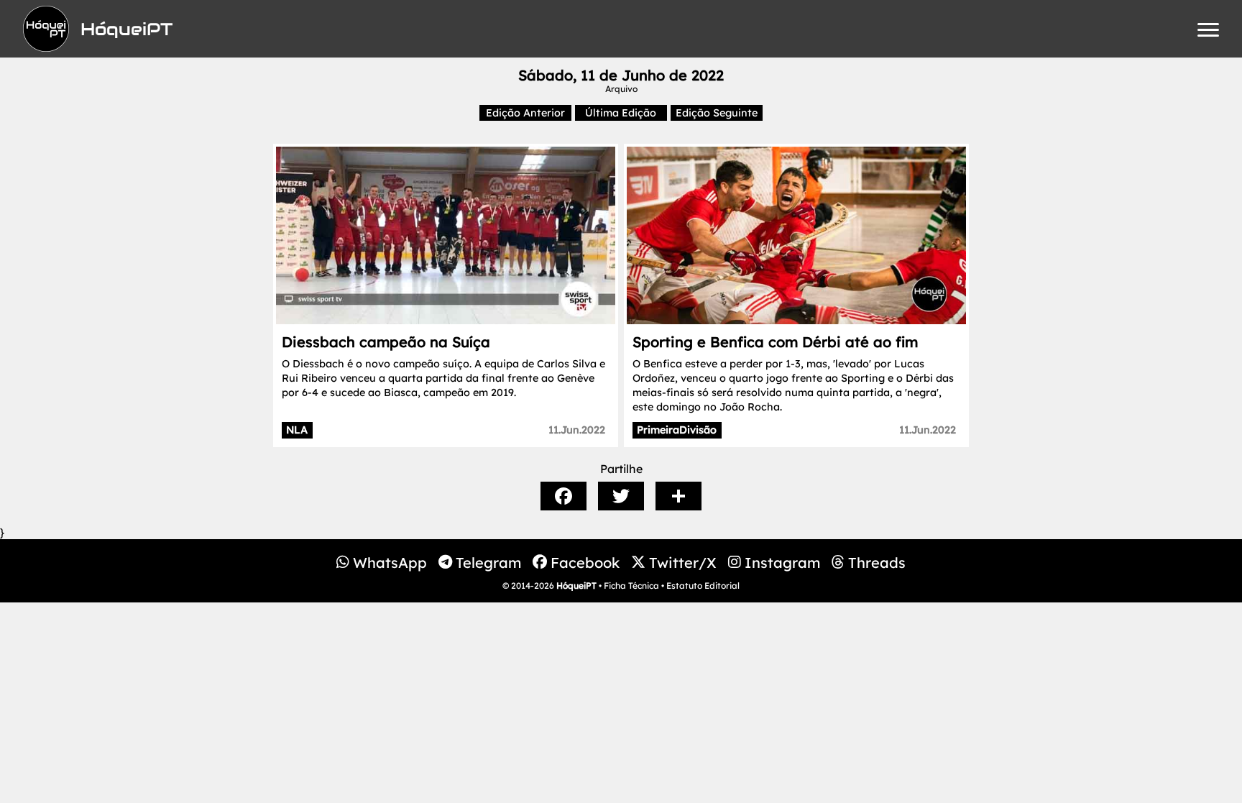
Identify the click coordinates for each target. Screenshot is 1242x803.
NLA (297, 429)
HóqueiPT (576, 585)
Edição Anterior (525, 112)
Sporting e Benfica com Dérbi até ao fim (775, 342)
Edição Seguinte (717, 112)
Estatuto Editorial (703, 585)
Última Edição (620, 112)
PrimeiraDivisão (677, 429)
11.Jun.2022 (576, 429)
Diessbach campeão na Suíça (386, 342)
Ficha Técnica (631, 585)
